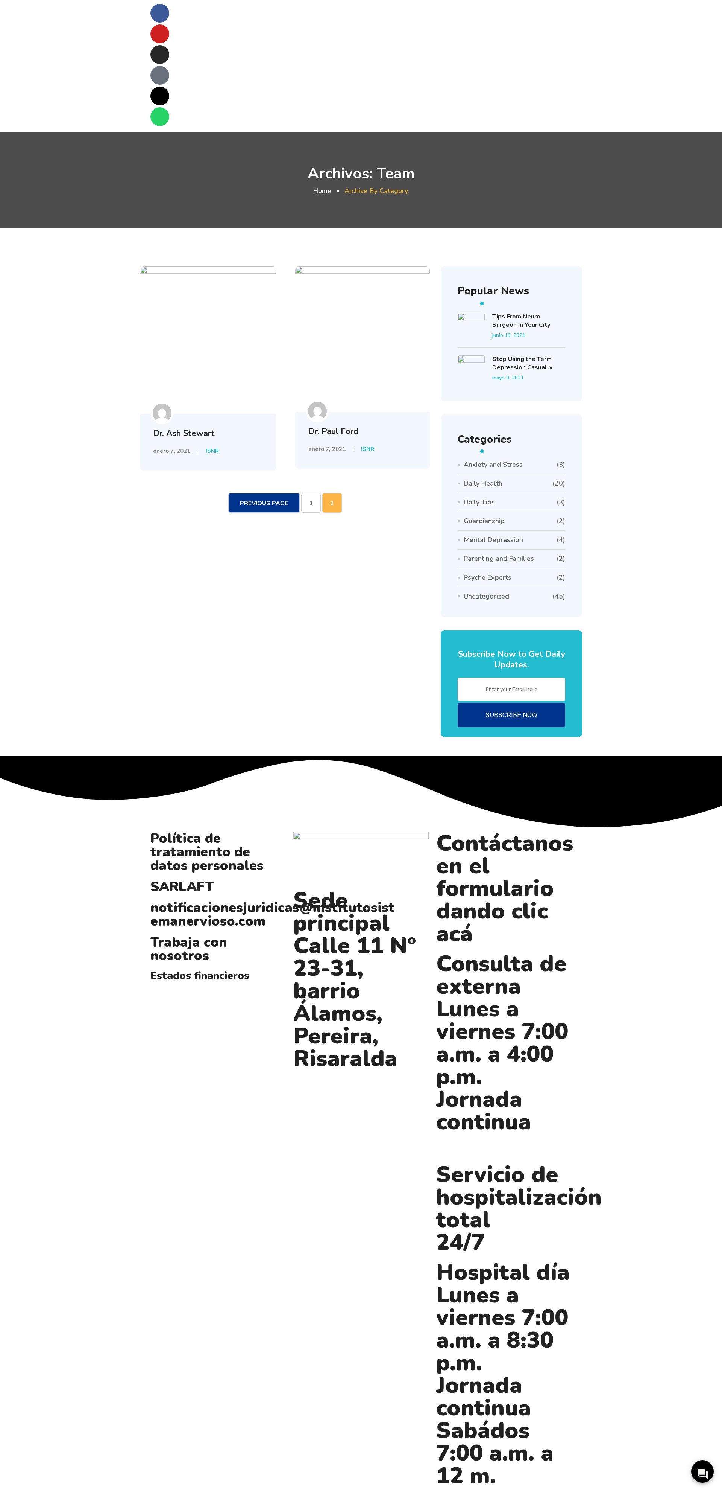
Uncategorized (486, 596)
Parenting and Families (499, 558)
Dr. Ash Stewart (184, 433)
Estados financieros (199, 976)
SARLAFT (182, 886)
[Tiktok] (159, 75)
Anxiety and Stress (493, 464)
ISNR (212, 451)
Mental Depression (493, 539)
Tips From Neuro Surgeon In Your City (521, 320)
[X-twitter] (159, 96)
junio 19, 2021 (508, 335)
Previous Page (264, 503)
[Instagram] (159, 54)
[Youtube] (159, 33)
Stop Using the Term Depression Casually (522, 363)
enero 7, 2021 (171, 451)
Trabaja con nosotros (188, 949)
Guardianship (484, 520)
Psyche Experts (487, 577)
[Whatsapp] (159, 116)
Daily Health (483, 483)
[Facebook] (159, 13)
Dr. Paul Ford (333, 431)
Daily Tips (479, 502)
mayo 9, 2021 (508, 377)
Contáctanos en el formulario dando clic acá (504, 888)
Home (322, 190)
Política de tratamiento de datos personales (207, 852)
